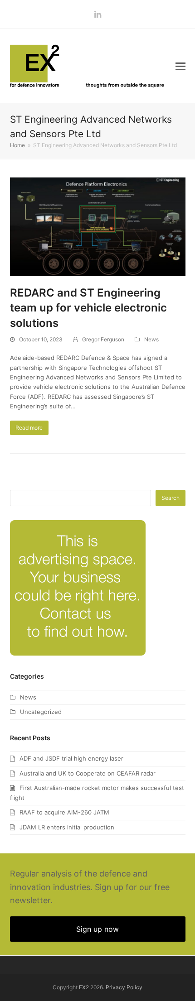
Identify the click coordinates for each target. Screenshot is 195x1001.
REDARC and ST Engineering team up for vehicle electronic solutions (88, 308)
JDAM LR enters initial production (67, 827)
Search (170, 497)
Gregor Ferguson (103, 339)
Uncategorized (41, 711)
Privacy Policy (124, 987)
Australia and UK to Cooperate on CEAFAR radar (88, 773)
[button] (180, 66)
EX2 (84, 987)
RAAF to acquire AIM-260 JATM (64, 812)
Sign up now (97, 929)
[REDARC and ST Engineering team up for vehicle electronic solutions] (97, 226)
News (151, 339)
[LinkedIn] (97, 14)
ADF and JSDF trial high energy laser (71, 758)
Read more (29, 427)
